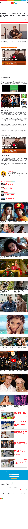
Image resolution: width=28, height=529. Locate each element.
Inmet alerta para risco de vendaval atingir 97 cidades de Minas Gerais (10, 198)
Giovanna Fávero (4, 18)
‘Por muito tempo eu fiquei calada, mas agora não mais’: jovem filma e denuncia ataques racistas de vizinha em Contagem (9, 188)
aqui (9, 164)
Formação (12, 487)
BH (6, 483)
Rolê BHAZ (3, 484)
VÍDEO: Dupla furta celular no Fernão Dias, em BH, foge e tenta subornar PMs (20, 452)
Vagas (10, 487)
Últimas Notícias (1, 484)
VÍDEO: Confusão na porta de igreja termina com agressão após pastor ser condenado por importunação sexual (9, 195)
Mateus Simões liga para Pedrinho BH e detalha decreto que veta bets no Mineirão (20, 433)
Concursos (15, 487)
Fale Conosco (9, 493)
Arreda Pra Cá (3, 11)
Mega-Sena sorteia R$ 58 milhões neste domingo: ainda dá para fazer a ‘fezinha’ (20, 461)
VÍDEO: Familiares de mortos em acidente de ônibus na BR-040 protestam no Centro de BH (20, 415)
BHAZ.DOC (21, 483)
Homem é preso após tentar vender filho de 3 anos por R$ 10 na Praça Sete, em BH (9, 192)
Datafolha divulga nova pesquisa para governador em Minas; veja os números (9, 184)
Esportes (11, 482)
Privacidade (23, 493)
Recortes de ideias (22, 482)
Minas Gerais (8, 484)
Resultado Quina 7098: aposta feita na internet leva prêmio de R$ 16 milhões (20, 423)
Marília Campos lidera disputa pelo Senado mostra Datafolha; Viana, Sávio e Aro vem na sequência (20, 443)
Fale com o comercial (16, 493)
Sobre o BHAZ (3, 493)
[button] (22, 19)
